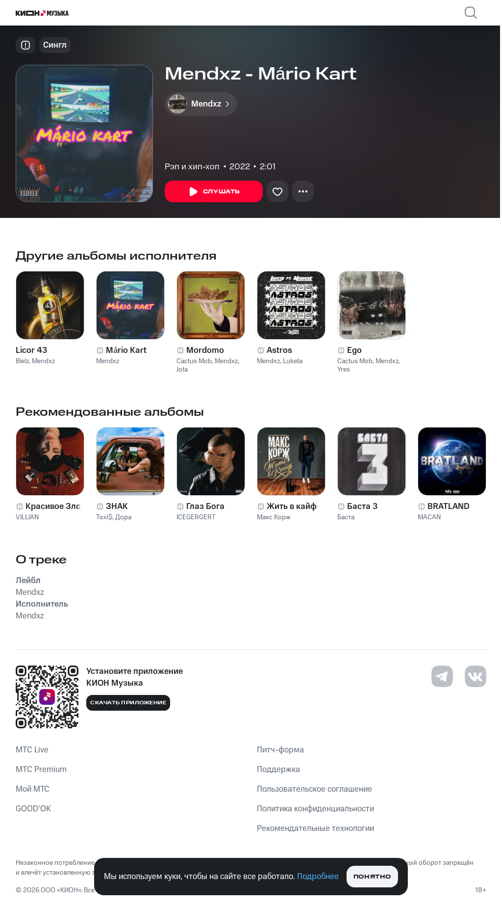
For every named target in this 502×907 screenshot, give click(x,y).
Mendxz (43, 361)
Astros (279, 350)
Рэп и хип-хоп (192, 167)
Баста (345, 517)
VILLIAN (27, 517)
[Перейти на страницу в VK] (475, 676)
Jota (182, 369)
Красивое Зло (53, 506)
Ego (354, 350)
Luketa (292, 361)
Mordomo (205, 350)
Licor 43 (31, 350)
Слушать (221, 191)
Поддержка (278, 769)
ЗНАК (117, 506)
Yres (343, 369)
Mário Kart (126, 350)
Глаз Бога (205, 506)
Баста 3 (362, 506)
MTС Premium (41, 769)
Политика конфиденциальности (315, 809)
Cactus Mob (194, 361)
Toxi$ (104, 517)
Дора (123, 517)
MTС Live (32, 750)
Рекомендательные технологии (315, 828)
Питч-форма (280, 750)
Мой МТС (33, 789)
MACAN (429, 517)
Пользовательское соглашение (314, 789)
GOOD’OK (33, 809)
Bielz (22, 361)
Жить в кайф (292, 506)
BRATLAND (448, 506)
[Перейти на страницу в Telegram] (442, 676)
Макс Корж (274, 517)
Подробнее (318, 876)
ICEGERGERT (196, 517)
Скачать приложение (128, 702)
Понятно (372, 877)
